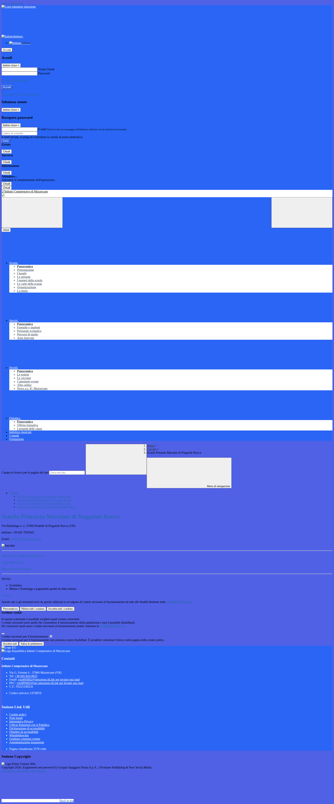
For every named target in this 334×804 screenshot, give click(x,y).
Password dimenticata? (15, 80)
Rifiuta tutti (32, 608)
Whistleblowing (19, 735)
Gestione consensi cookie (24, 738)
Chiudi (6, 151)
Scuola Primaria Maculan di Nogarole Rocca (44, 500)
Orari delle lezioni (12, 562)
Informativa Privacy (21, 721)
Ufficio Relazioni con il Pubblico (29, 725)
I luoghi (151, 449)
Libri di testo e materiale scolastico (22, 555)
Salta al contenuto (12, 3)
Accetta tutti (60, 608)
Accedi (7, 49)
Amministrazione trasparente (26, 742)
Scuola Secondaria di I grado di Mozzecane (43, 503)
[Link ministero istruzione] (19, 6)
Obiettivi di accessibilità (23, 732)
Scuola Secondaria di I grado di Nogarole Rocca (46, 507)
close (6, 229)
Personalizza (10, 608)
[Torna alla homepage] (167, 191)
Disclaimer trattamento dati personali (24, 771)
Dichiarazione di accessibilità (27, 728)
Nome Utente (46, 69)
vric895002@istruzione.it (25, 539)
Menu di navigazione (218, 486)
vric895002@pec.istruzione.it (50, 683)
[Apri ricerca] (301, 212)
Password (44, 73)
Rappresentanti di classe (16, 568)
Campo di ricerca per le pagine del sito (25, 472)
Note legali (16, 718)
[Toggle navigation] (32, 212)
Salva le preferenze (31, 643)
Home (150, 445)
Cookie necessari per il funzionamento (25, 636)
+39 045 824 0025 (26, 676)
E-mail (42, 129)
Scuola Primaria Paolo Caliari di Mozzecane (44, 496)
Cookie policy (17, 714)
